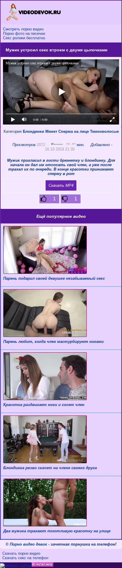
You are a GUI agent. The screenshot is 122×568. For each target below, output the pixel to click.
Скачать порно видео (21, 553)
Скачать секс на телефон (25, 558)
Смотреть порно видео (23, 29)
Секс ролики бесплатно (24, 38)
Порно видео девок (28, 544)
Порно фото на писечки (24, 33)
